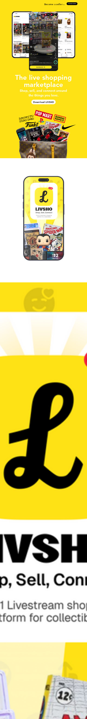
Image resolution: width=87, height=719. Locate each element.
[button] (43, 41)
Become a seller (53, 4)
